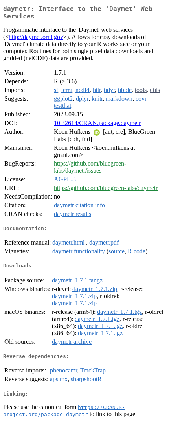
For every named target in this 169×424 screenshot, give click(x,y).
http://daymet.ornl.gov (36, 36)
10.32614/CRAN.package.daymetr (97, 123)
